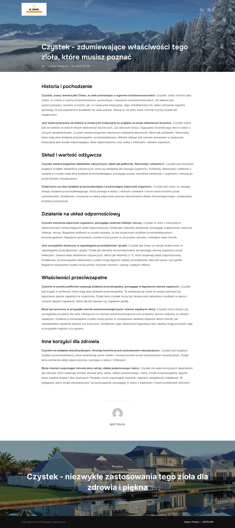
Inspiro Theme (191, 521)
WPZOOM (208, 521)
